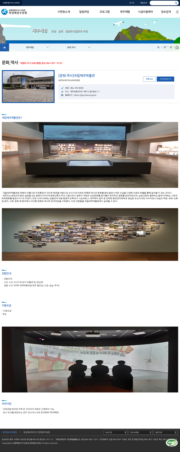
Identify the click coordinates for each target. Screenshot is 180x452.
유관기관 (158, 432)
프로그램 (105, 11)
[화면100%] (158, 47)
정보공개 (166, 11)
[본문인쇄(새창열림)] (177, 47)
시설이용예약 (145, 11)
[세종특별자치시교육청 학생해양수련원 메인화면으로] (4, 47)
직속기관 (108, 432)
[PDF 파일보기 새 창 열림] (172, 443)
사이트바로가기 (165, 79)
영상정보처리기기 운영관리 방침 (36, 432)
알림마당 (84, 11)
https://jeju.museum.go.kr (85, 95)
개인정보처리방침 (9, 432)
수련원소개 (64, 11)
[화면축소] (171, 47)
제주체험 (125, 11)
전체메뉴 (177, 12)
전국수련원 (134, 432)
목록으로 (149, 79)
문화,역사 (71, 47)
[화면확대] (164, 47)
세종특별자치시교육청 (11, 3)
